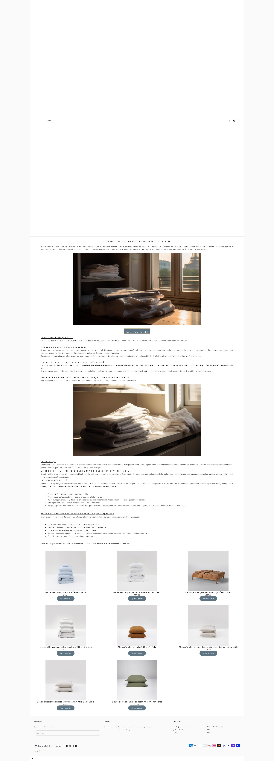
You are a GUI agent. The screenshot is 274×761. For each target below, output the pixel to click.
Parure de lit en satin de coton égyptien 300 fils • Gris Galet (65, 647)
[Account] (233, 120)
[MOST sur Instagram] (73, 746)
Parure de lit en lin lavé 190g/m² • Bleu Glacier (65, 592)
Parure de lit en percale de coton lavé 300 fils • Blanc (137, 592)
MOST (44, 751)
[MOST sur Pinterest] (70, 746)
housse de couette (116, 249)
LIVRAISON (176, 733)
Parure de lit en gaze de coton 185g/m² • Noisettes (208, 592)
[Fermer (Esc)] (32, 758)
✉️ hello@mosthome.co (180, 727)
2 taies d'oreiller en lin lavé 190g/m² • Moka (137, 647)
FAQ (208, 730)
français (58, 746)
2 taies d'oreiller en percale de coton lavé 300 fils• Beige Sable (65, 701)
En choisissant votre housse (51, 365)
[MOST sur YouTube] (76, 746)
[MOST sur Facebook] (67, 746)
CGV (208, 733)
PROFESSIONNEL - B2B (215, 727)
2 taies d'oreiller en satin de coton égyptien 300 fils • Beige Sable (208, 647)
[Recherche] (229, 120)
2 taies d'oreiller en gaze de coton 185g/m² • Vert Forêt (137, 701)
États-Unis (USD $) (44, 746)
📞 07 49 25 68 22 (178, 730)
